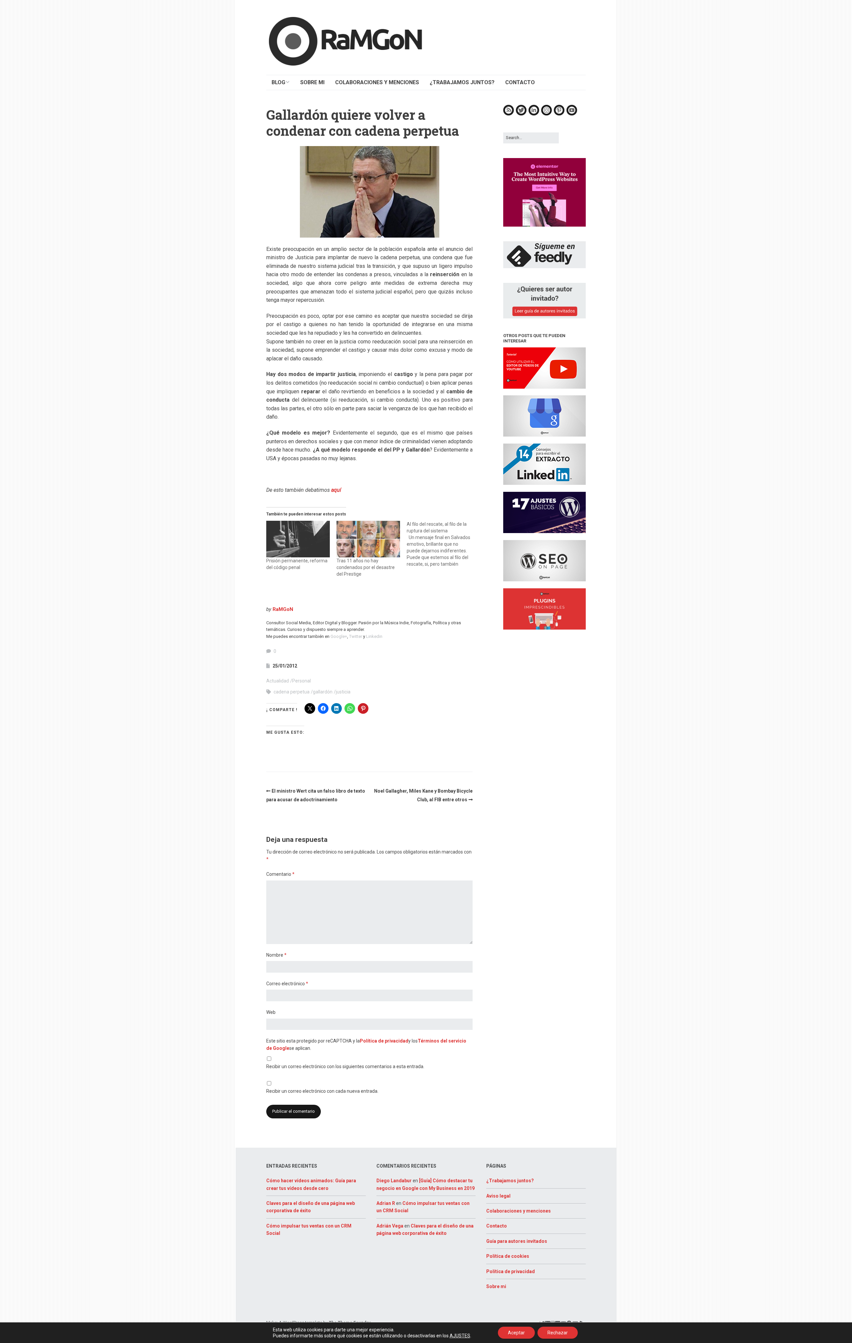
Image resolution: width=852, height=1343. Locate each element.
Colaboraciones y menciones (518, 1211)
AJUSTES (460, 1335)
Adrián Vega (389, 1226)
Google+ (338, 636)
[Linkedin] (534, 113)
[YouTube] (571, 113)
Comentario (280, 874)
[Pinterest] (559, 113)
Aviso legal (498, 1196)
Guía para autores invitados (516, 1241)
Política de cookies (507, 1256)
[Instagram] (546, 113)
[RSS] (508, 113)
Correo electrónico (287, 983)
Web (271, 1012)
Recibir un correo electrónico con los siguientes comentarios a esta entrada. (345, 1066)
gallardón (322, 691)
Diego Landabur (394, 1180)
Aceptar (516, 1332)
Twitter (355, 636)
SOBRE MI (312, 82)
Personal (301, 680)
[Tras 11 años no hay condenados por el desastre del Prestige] (368, 539)
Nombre (276, 955)
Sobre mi (496, 1286)
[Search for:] (531, 137)
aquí (336, 490)
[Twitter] (521, 113)
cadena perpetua (292, 691)
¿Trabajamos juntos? (510, 1180)
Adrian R (385, 1203)
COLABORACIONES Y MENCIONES (377, 82)
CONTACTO (520, 82)
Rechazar (557, 1332)
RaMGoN (283, 609)
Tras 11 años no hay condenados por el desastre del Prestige (365, 567)
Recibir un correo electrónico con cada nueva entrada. (322, 1091)
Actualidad (277, 680)
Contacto (496, 1226)
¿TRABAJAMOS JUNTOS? (462, 82)
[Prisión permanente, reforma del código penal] (298, 539)
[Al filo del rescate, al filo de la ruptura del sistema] (442, 544)
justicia (343, 691)
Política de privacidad (384, 1041)
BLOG (278, 82)
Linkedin (374, 636)
